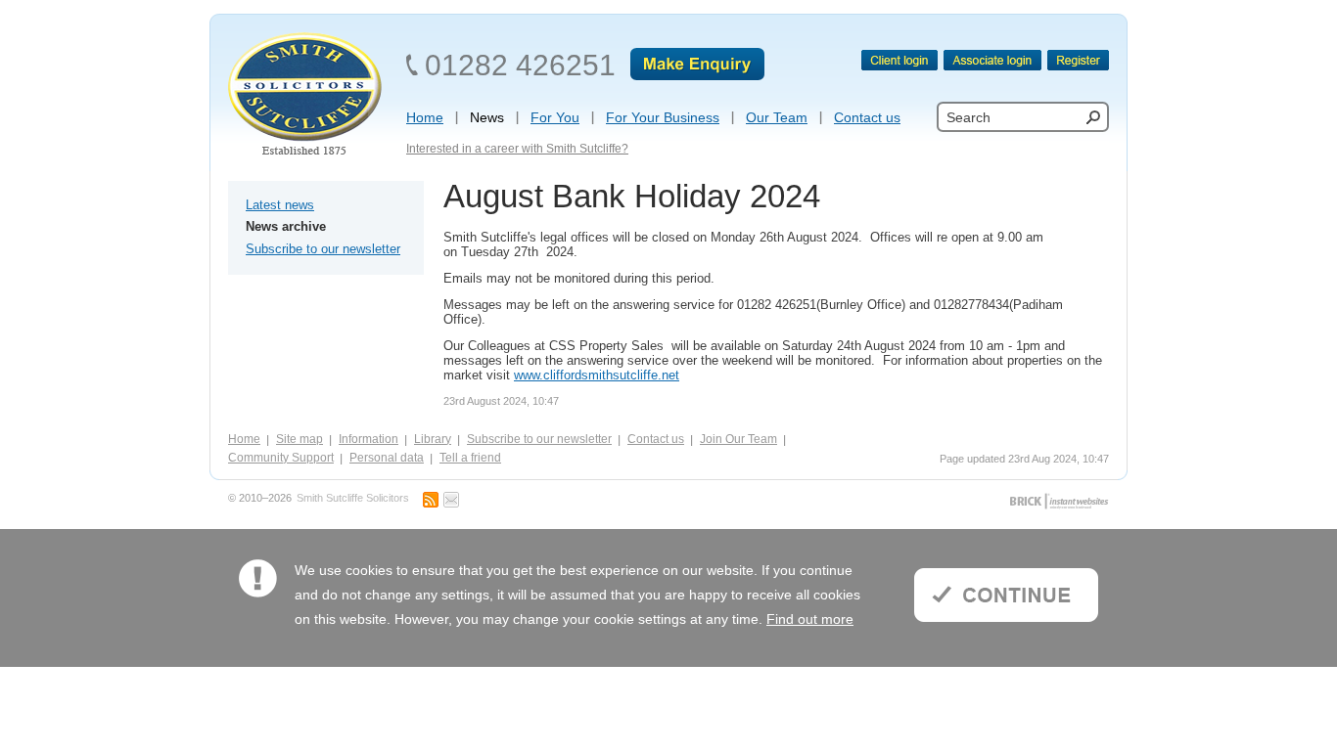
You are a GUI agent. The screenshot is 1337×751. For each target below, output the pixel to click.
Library (432, 439)
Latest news (280, 205)
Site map (299, 439)
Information (368, 439)
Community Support (281, 457)
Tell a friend (470, 457)
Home (244, 439)
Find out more (809, 619)
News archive (286, 226)
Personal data (386, 457)
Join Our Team (738, 439)
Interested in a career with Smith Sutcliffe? (517, 148)
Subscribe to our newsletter (323, 249)
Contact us (655, 439)
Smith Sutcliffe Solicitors (353, 498)
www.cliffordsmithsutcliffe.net (596, 375)
